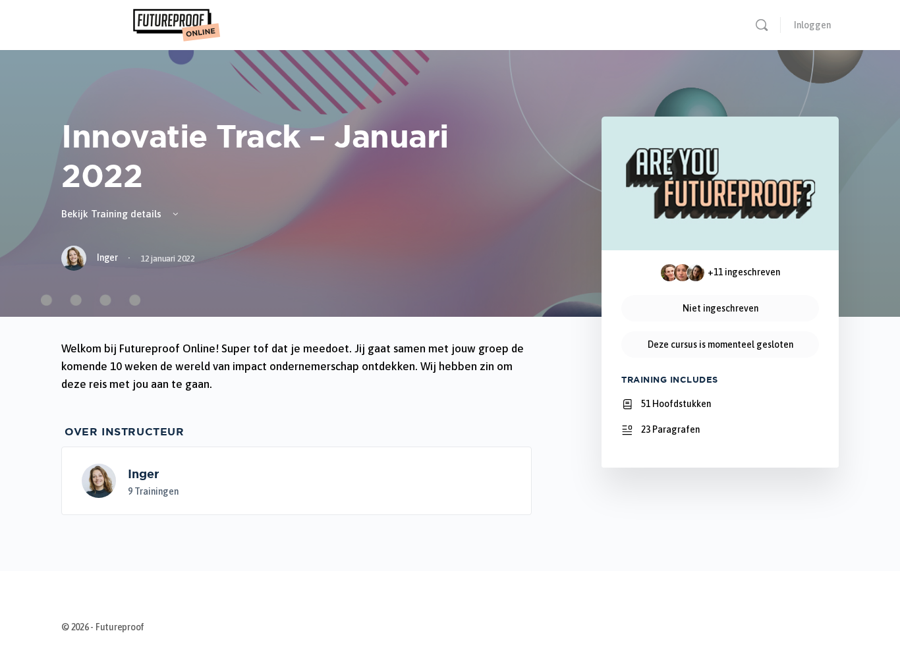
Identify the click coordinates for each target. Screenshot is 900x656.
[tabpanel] (296, 366)
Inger (143, 473)
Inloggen (812, 25)
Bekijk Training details (112, 213)
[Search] (761, 25)
